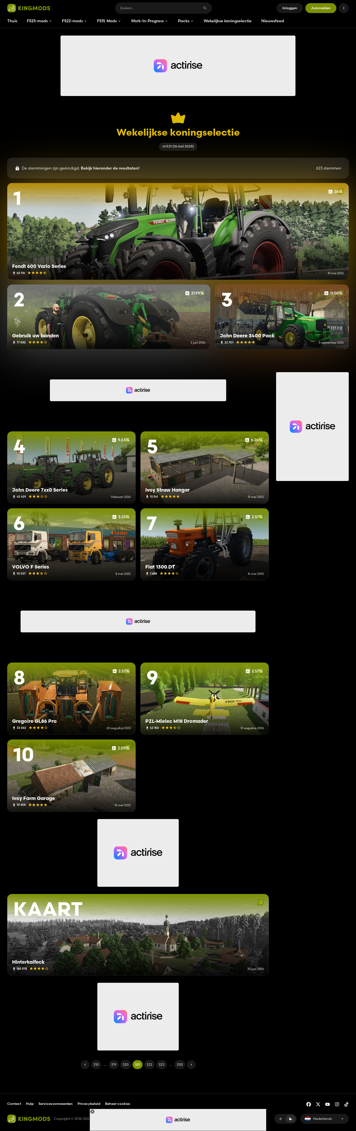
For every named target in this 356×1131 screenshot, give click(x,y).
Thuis (12, 20)
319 (113, 1064)
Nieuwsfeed (272, 20)
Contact (14, 1103)
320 (126, 1064)
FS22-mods (72, 20)
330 (180, 1064)
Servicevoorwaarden (56, 1103)
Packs (183, 20)
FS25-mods (37, 20)
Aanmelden (321, 8)
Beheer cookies (117, 1104)
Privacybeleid (88, 1103)
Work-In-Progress (147, 20)
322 (149, 1064)
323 (161, 1064)
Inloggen (289, 8)
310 (96, 1064)
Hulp (30, 1103)
